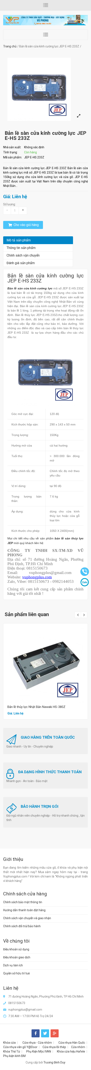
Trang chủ (10, 46)
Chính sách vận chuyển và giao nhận (27, 918)
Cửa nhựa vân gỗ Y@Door (20, 1047)
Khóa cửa (9, 1042)
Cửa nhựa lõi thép (54, 1047)
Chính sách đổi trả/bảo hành (22, 926)
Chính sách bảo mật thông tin (22, 902)
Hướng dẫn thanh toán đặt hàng (24, 910)
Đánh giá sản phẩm (21, 263)
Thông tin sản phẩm (21, 248)
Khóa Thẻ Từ (11, 1051)
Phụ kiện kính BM (14, 1056)
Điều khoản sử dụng (16, 949)
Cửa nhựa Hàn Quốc (71, 1042)
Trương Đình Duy (54, 1062)
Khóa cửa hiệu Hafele (71, 1051)
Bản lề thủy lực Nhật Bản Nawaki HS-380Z (36, 707)
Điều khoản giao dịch (16, 957)
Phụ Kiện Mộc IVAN (38, 1051)
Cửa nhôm (78, 1047)
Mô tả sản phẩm (19, 240)
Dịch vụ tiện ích (13, 965)
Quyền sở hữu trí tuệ (16, 973)
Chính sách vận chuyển (23, 255)
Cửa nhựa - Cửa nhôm (37, 1042)
